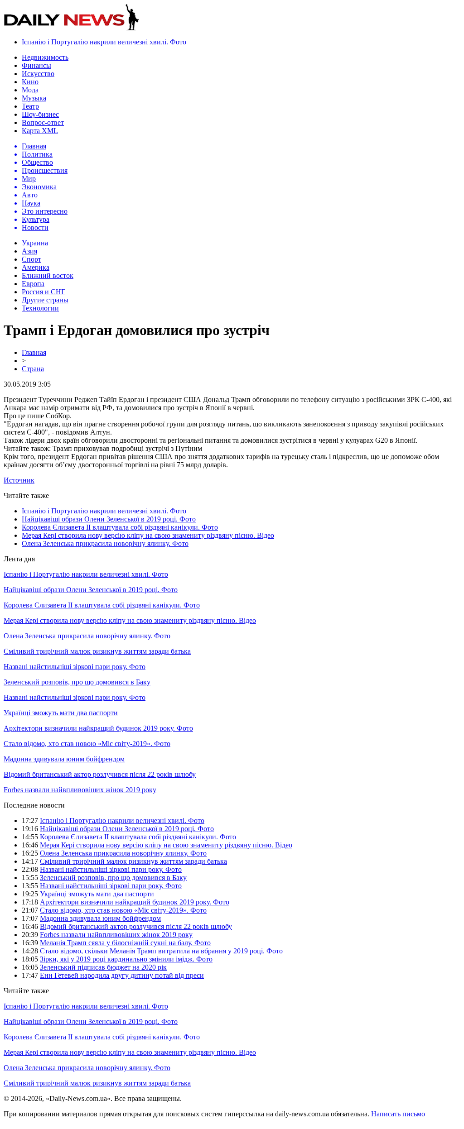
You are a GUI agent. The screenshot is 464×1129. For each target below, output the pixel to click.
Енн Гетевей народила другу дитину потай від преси (122, 975)
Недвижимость (45, 57)
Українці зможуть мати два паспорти (61, 713)
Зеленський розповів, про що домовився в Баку (77, 682)
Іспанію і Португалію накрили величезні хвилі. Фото (104, 42)
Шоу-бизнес (40, 114)
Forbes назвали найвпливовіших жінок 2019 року (80, 790)
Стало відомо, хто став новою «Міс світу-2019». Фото (87, 743)
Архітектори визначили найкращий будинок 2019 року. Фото (98, 728)
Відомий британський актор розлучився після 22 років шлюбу (100, 774)
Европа (33, 283)
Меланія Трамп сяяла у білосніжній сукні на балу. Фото (125, 943)
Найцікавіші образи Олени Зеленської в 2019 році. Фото (109, 519)
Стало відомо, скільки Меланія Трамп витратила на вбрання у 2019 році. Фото (161, 951)
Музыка (34, 98)
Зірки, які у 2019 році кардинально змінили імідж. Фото (126, 959)
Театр (30, 106)
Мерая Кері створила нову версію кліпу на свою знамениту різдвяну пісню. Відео (148, 535)
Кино (30, 82)
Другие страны (45, 300)
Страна (33, 369)
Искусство (38, 73)
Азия (29, 251)
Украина (35, 243)
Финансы (36, 65)
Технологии (40, 308)
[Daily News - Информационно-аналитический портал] (72, 28)
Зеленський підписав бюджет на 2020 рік (103, 967)
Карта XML (40, 130)
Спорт (31, 259)
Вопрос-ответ (43, 122)
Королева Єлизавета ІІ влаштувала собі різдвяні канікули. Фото (120, 527)
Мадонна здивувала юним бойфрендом (64, 759)
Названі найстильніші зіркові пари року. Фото (74, 666)
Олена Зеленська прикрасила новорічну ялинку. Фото (105, 543)
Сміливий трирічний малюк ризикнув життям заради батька (97, 651)
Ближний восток (47, 275)
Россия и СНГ (43, 292)
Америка (35, 267)
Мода (30, 90)
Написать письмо (398, 1114)
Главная (34, 352)
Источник (19, 480)
